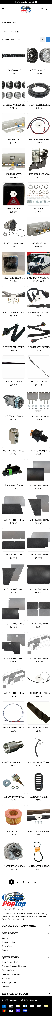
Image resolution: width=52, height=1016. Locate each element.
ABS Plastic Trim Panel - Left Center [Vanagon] (38, 485)
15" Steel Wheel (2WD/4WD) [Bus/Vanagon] (38, 70)
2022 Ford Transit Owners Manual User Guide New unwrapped (13, 277)
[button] (47, 9)
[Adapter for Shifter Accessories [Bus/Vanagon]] (13, 747)
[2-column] (48, 39)
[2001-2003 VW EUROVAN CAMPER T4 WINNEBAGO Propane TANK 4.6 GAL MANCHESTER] (38, 228)
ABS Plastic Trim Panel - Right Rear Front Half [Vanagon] (13, 589)
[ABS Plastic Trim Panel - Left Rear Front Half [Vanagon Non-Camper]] (38, 505)
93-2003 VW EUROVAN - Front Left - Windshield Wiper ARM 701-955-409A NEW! (13, 381)
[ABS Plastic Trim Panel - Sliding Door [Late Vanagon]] (13, 609)
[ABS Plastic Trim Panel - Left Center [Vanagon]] (38, 470)
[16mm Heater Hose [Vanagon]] (38, 90)
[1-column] (42, 39)
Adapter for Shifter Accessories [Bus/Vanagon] (13, 762)
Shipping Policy (8, 942)
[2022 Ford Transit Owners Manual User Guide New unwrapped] (13, 263)
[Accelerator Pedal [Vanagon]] (38, 713)
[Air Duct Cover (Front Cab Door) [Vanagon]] (38, 782)
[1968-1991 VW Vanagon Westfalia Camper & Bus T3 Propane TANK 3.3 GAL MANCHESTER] (13, 124)
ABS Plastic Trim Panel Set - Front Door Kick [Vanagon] (38, 623)
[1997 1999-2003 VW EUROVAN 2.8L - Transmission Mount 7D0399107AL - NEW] (38, 159)
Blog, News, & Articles (11, 974)
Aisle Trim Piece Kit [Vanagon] (38, 831)
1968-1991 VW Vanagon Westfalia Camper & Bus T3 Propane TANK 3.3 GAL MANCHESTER (13, 139)
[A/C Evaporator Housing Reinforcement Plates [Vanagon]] (38, 401)
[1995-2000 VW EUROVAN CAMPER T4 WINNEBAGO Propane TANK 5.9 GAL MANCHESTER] (13, 159)
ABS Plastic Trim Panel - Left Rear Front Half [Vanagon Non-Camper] (38, 519)
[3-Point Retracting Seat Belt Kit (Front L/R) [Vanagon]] (38, 332)
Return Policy (7, 946)
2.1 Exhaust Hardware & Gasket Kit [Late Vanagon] (38, 208)
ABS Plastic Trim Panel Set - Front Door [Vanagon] (13, 658)
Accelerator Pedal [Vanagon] (38, 727)
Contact (5, 986)
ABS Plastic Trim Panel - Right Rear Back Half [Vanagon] (38, 554)
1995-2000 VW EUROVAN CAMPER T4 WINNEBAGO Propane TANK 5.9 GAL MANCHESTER (13, 174)
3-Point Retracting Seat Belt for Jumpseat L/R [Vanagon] (13, 347)
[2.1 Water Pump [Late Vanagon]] (13, 228)
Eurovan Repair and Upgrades (14, 966)
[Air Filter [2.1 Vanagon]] (13, 816)
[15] (38, 55)
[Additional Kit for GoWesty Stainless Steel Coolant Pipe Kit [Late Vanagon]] (38, 747)
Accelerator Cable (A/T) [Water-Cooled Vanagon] (39, 693)
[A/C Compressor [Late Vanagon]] (13, 401)
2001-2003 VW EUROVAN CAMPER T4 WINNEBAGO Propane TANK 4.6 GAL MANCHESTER (38, 243)
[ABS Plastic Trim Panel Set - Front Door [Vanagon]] (13, 643)
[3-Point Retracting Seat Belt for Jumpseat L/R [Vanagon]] (13, 332)
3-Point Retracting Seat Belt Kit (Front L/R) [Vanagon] (38, 347)
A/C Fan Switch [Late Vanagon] (38, 450)
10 (35, 882)
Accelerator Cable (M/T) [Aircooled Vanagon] (13, 727)
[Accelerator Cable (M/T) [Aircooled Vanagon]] (13, 713)
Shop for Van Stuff (10, 962)
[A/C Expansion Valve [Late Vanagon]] (13, 436)
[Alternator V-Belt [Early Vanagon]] (38, 851)
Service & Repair (9, 970)
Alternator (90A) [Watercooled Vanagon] (13, 866)
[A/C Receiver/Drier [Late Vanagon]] (13, 470)
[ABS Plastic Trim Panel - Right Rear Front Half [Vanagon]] (13, 574)
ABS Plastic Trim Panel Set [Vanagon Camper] (38, 658)
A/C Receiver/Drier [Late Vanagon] (13, 485)
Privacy (5, 950)
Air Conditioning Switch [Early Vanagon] (13, 796)
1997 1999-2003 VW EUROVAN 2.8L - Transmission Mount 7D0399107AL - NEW (38, 174)
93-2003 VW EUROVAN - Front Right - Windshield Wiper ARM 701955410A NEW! (38, 381)
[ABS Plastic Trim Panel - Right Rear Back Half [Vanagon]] (38, 539)
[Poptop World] (26, 9)
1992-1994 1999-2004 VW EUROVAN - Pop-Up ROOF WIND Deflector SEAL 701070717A (38, 139)
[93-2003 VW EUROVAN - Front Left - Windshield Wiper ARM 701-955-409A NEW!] (13, 367)
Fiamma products (9, 982)
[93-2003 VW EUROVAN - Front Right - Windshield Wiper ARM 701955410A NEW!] (38, 367)
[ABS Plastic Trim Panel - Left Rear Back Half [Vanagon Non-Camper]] (13, 505)
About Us (6, 978)
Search (5, 938)
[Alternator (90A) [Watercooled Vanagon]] (13, 851)
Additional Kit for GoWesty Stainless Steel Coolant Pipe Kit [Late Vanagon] (38, 762)
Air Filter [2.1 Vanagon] (13, 831)
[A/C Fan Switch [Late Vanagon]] (38, 436)
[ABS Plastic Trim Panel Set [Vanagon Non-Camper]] (13, 678)
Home (4, 32)
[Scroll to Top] (47, 1003)
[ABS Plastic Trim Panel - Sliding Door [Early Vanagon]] (38, 574)
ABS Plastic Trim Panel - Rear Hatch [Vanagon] (13, 554)
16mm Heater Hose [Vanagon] (39, 104)
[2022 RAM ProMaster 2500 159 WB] (38, 263)
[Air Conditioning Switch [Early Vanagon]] (13, 782)
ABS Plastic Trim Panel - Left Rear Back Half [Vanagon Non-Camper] (13, 519)
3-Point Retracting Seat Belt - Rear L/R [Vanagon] (38, 312)
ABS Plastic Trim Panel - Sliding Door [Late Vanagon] (13, 623)
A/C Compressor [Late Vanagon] (13, 416)
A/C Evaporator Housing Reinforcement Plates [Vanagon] (38, 416)
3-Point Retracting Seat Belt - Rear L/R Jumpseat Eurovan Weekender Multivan (13, 312)
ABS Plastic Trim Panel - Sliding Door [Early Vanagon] (38, 589)
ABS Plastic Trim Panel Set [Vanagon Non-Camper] (13, 693)
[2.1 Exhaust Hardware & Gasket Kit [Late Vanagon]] (38, 194)
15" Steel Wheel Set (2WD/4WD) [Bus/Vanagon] (13, 104)
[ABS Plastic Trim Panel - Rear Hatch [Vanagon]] (13, 539)
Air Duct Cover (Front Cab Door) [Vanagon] (38, 796)
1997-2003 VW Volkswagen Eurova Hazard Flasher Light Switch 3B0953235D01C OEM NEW (13, 208)
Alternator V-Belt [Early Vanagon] (38, 866)
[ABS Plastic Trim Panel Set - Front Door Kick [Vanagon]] (38, 609)
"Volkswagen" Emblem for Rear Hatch (13, 70)
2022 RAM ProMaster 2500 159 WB (38, 277)
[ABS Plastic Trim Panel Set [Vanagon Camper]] (38, 643)
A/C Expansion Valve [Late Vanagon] (13, 450)
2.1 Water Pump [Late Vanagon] (13, 243)
